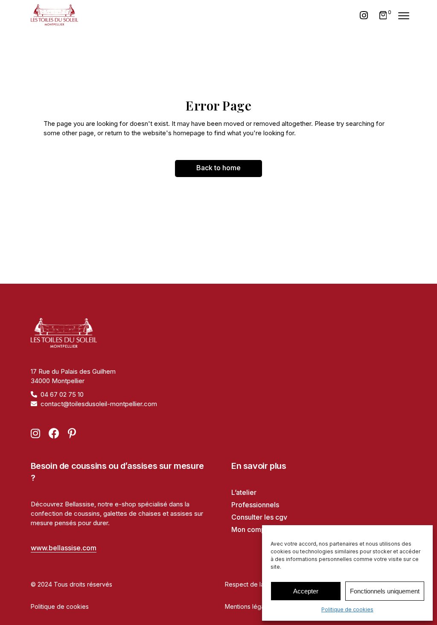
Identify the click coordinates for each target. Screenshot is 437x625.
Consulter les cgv (259, 517)
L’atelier (243, 492)
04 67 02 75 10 (62, 394)
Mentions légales (249, 606)
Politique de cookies (347, 609)
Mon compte (251, 529)
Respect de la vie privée (259, 584)
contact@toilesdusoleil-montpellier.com (99, 404)
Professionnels (255, 504)
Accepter (305, 591)
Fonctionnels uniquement (385, 591)
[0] (383, 15)
